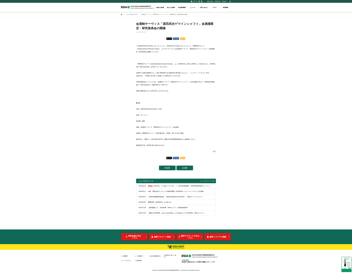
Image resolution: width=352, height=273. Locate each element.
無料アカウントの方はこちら (190, 237)
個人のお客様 (171, 7)
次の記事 (184, 168)
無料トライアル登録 (218, 237)
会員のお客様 (160, 7)
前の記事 (167, 168)
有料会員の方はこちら (134, 237)
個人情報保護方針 (155, 256)
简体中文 (217, 1)
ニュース (192, 7)
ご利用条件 (139, 256)
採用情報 (225, 7)
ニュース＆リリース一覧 (207, 181)
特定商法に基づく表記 (170, 256)
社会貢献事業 (182, 7)
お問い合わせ (204, 7)
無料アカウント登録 (162, 237)
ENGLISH (210, 1)
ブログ (215, 7)
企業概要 (125, 256)
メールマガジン (126, 260)
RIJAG (224, 1)
